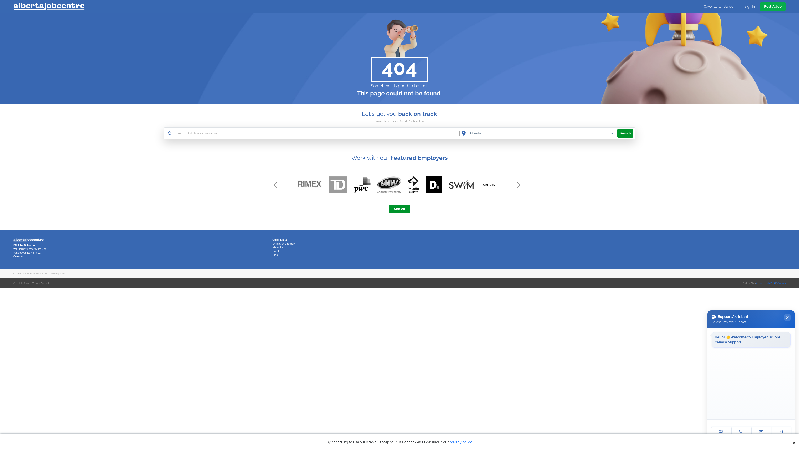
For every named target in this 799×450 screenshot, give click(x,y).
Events (276, 251)
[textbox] (541, 133)
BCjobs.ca (781, 283)
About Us (277, 247)
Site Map (55, 273)
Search (625, 133)
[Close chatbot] (787, 317)
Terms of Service (34, 273)
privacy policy (461, 442)
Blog (275, 255)
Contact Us (18, 273)
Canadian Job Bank (765, 283)
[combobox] (541, 133)
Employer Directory (284, 243)
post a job (773, 7)
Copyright (18, 283)
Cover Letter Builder (719, 7)
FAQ (47, 273)
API (63, 273)
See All (399, 209)
